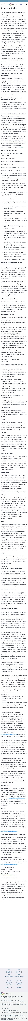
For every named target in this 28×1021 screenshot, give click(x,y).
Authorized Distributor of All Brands (14, 1)
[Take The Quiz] (20, 4)
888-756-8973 (8, 1008)
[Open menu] (1, 4)
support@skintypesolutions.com (11, 1010)
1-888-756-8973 (9, 1012)
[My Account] (23, 4)
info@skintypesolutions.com (9, 735)
